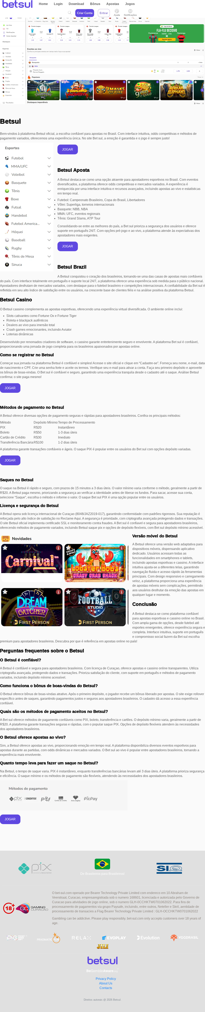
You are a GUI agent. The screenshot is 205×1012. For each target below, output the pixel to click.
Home (43, 4)
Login (58, 4)
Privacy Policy (106, 978)
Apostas (112, 4)
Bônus (95, 4)
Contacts (105, 988)
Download (76, 4)
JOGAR (67, 149)
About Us (105, 983)
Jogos (130, 4)
